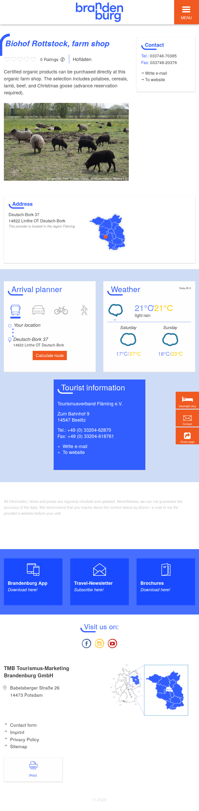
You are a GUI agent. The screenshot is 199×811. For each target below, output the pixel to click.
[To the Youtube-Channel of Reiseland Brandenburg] (112, 642)
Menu (186, 17)
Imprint (17, 732)
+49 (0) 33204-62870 (89, 429)
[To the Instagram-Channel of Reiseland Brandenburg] (99, 642)
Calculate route (50, 355)
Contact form (23, 725)
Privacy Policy (24, 739)
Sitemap (18, 746)
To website (73, 452)
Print (33, 775)
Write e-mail (74, 446)
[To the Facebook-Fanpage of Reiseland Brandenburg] (86, 642)
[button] (187, 435)
